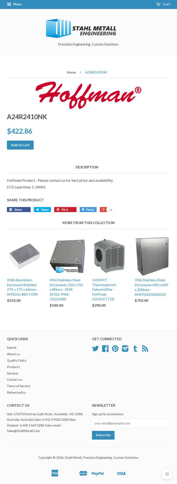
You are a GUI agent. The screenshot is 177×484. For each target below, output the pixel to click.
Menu (17, 4)
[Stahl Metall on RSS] (145, 350)
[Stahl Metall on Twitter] (95, 350)
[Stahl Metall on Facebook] (105, 350)
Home (71, 72)
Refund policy (16, 392)
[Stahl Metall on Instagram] (125, 350)
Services (12, 373)
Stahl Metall (73, 457)
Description (87, 167)
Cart (166, 4)
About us (13, 354)
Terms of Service (18, 386)
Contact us (14, 379)
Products (13, 367)
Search (11, 347)
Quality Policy (17, 360)
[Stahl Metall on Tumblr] (135, 350)
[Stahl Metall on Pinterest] (115, 350)
